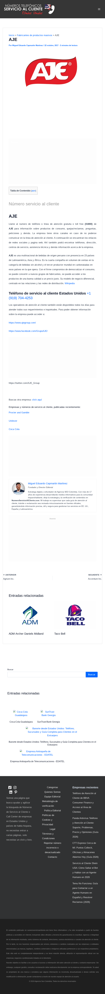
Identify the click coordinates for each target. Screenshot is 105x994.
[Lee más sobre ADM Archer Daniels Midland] (30, 615)
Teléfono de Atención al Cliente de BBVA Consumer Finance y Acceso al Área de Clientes (84, 802)
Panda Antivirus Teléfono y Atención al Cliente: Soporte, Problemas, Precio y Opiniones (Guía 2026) (85, 827)
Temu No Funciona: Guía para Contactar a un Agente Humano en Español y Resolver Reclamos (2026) (85, 892)
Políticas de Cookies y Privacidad (48, 820)
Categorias (52, 787)
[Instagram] (15, 787)
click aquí (37, 399)
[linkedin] (10, 792)
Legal (52, 829)
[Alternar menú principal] (99, 9)
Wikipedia (70, 283)
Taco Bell (59, 633)
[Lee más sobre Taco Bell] (75, 615)
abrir (34, 191)
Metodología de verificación (50, 803)
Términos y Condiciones (48, 836)
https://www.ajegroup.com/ (22, 322)
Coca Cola (14, 429)
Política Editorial (52, 810)
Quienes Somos (52, 792)
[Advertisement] (52, 116)
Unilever (13, 421)
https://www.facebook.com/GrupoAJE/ (28, 331)
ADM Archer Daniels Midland (26, 633)
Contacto (52, 857)
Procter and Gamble (19, 412)
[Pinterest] (16, 792)
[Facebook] (10, 787)
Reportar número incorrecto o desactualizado (52, 848)
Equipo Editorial (52, 796)
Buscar (10, 669)
